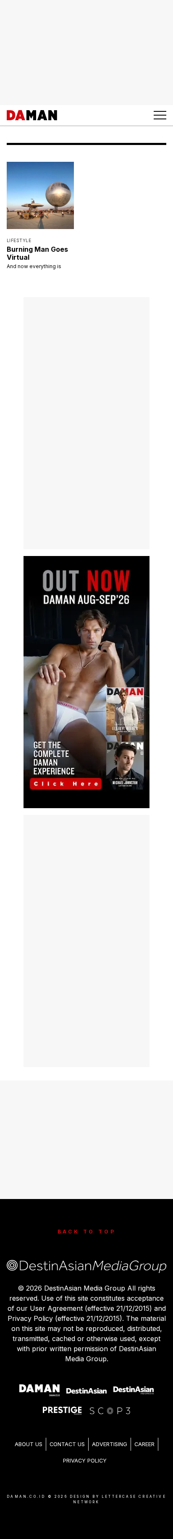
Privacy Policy (85, 1460)
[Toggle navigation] (160, 115)
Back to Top (87, 1231)
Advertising (109, 1444)
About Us (28, 1444)
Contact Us (67, 1444)
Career (144, 1444)
